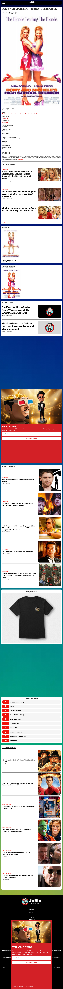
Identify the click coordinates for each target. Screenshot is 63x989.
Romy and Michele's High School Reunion (9, 261)
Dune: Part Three (15, 710)
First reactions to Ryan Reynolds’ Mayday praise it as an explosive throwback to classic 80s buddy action (19, 575)
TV (31, 914)
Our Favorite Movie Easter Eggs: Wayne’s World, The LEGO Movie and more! (16, 310)
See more (20, 159)
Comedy (4, 142)
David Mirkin (5, 118)
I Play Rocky (13, 740)
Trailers (31, 919)
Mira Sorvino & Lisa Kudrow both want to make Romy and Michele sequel (18, 326)
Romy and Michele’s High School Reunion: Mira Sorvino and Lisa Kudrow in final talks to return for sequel (17, 175)
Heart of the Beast (16, 732)
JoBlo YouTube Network (54, 950)
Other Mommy (14, 723)
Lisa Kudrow (12, 114)
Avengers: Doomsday (17, 702)
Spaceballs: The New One (18, 736)
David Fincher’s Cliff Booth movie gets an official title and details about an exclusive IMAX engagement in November (18, 528)
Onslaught (13, 728)
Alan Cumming (29, 114)
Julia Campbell (37, 114)
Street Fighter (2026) (17, 715)
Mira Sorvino (5, 114)
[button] (3, 3)
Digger (12, 706)
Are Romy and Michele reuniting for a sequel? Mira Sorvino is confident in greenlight (19, 194)
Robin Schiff (5, 122)
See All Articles (6, 222)
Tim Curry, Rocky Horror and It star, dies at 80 (17, 551)
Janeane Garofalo (20, 114)
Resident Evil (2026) (16, 719)
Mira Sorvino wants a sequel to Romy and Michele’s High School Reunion (19, 209)
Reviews (31, 917)
